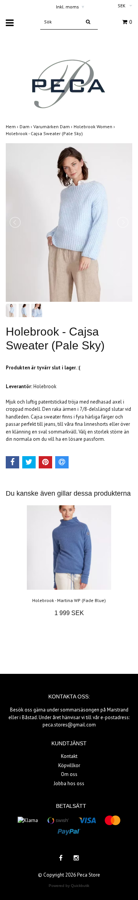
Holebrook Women (95, 126)
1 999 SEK (69, 613)
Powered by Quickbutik (69, 885)
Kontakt (69, 756)
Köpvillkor (69, 765)
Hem (13, 126)
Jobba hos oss (69, 783)
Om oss (69, 774)
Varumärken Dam (53, 126)
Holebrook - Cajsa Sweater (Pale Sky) (45, 133)
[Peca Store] (69, 77)
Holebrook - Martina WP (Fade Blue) (69, 600)
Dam (26, 126)
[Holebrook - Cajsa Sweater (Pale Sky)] (69, 222)
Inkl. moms (70, 7)
